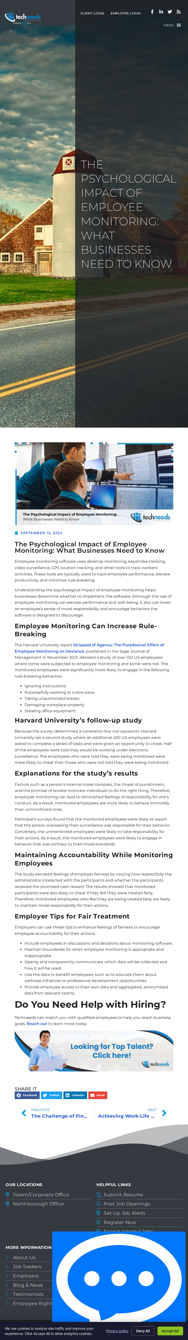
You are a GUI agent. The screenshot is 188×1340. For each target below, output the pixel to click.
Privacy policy (117, 1331)
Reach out (37, 1023)
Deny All (143, 1331)
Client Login (94, 14)
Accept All (170, 1331)
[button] (169, 25)
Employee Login (127, 14)
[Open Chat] (119, 1285)
